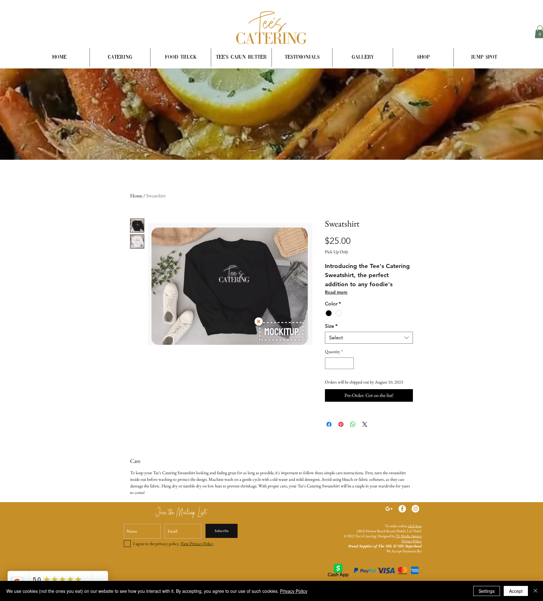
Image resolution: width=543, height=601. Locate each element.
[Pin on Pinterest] (341, 424)
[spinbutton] (339, 363)
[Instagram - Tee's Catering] (415, 508)
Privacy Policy (412, 541)
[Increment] (349, 363)
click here (415, 526)
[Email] (389, 508)
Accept (516, 591)
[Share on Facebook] (329, 424)
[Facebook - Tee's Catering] (402, 508)
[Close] (535, 591)
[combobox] (369, 338)
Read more (336, 292)
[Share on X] (365, 424)
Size (331, 326)
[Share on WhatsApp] (353, 424)
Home (136, 195)
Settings (487, 591)
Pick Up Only (336, 252)
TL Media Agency (409, 536)
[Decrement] (330, 363)
